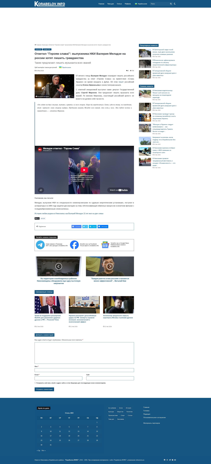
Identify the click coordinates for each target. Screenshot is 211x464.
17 (50, 436)
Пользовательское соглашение (154, 417)
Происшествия (113, 415)
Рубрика (128, 4)
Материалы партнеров (151, 423)
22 (97, 436)
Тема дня (110, 4)
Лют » (43, 450)
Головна (146, 411)
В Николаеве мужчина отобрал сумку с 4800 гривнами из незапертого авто (164, 150)
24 (50, 440)
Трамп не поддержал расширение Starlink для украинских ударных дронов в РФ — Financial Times (48, 318)
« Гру (38, 450)
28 (88, 440)
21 (88, 436)
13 (78, 431)
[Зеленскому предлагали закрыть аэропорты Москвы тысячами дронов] (118, 305)
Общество (47, 49)
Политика (129, 412)
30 (41, 445)
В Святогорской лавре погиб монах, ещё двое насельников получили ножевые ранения (164, 52)
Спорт (123, 415)
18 (60, 436)
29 (97, 440)
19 (69, 436)
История (128, 408)
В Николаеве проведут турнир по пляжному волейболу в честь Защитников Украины (164, 116)
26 (69, 440)
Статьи (119, 4)
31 (50, 445)
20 (78, 436)
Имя (37, 366)
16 (41, 436)
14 (88, 431)
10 (50, 431)
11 (60, 431)
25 (60, 440)
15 (97, 431)
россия (43, 218)
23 (41, 440)
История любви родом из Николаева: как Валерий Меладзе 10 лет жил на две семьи (69, 213)
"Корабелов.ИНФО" (72, 460)
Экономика (120, 419)
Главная (101, 4)
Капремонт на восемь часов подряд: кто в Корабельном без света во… (164, 139)
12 (69, 431)
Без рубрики (112, 408)
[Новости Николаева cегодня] (50, 3)
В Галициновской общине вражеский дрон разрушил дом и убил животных (164, 73)
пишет (121, 82)
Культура (45, 45)
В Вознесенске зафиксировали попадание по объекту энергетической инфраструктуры (164, 62)
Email (37, 375)
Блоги (121, 408)
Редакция (146, 414)
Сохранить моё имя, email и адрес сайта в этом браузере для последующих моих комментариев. (71, 383)
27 (78, 440)
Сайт (88, 375)
